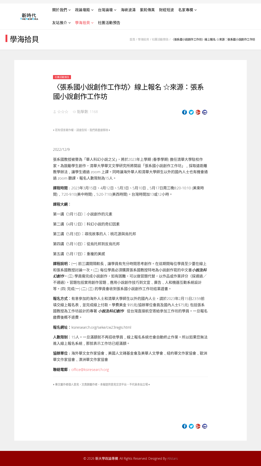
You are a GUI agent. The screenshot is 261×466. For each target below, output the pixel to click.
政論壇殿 (82, 9)
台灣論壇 (105, 9)
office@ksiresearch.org (90, 369)
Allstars (172, 458)
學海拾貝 (82, 22)
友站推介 (59, 22)
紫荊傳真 (147, 9)
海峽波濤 (128, 9)
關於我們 (59, 9)
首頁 (132, 39)
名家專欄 (185, 9)
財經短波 (166, 9)
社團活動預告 (109, 22)
